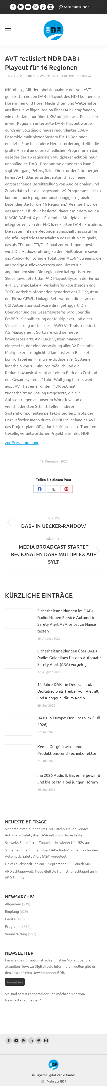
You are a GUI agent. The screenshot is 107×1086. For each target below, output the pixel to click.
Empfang (12, 911)
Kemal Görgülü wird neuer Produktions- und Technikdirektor (66, 750)
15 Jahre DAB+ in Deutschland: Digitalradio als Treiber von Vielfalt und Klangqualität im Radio (68, 691)
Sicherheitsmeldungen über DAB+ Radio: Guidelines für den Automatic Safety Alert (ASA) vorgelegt (69, 657)
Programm (13, 926)
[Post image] (18, 618)
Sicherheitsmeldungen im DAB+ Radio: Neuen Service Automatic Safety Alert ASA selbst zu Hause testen (66, 620)
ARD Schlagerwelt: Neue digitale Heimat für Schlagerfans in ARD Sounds (51, 874)
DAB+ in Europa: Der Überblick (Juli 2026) (68, 721)
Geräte (10, 919)
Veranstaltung (16, 933)
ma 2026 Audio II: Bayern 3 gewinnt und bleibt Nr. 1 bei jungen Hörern (68, 778)
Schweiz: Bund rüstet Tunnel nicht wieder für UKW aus (47, 842)
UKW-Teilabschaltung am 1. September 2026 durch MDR (49, 863)
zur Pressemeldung (22, 442)
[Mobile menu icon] (8, 30)
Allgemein (13, 904)
